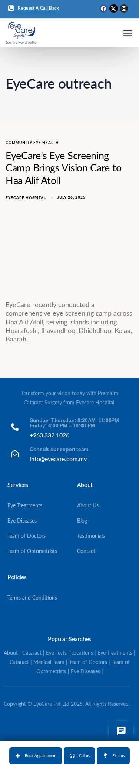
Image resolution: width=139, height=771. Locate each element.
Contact (86, 551)
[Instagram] (124, 8)
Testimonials (91, 536)
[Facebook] (103, 8)
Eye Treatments (24, 505)
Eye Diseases (22, 521)
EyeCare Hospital (26, 198)
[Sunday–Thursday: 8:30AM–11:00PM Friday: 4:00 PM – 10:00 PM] (69, 428)
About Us (88, 505)
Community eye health (32, 143)
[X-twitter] (113, 8)
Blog (82, 521)
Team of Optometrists (32, 551)
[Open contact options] (121, 731)
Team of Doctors (26, 536)
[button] (128, 33)
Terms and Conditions (32, 598)
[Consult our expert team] (69, 455)
